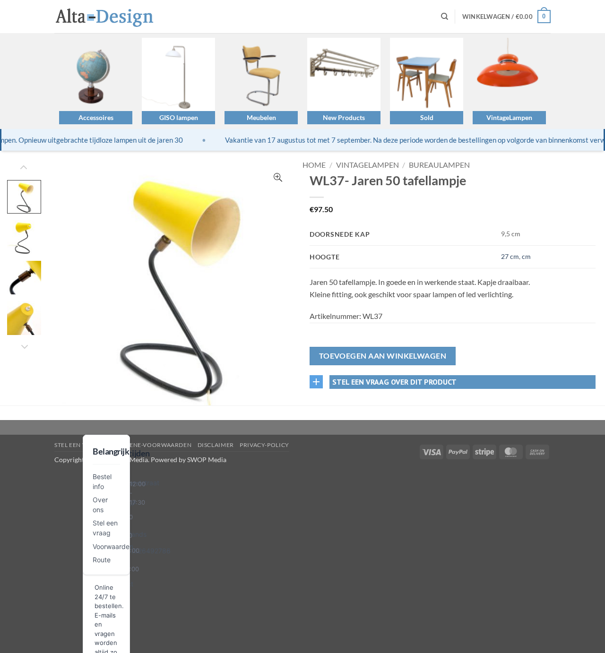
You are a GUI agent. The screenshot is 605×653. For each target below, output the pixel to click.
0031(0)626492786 (140, 551)
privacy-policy (264, 444)
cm (526, 256)
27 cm (510, 256)
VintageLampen (509, 117)
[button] (506, 16)
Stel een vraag (78, 444)
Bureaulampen (439, 164)
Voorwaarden (113, 546)
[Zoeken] (444, 17)
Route (102, 560)
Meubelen (261, 117)
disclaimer (216, 444)
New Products (344, 117)
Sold (426, 117)
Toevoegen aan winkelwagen (383, 356)
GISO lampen (178, 117)
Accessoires (95, 117)
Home (314, 164)
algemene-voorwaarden (150, 444)
